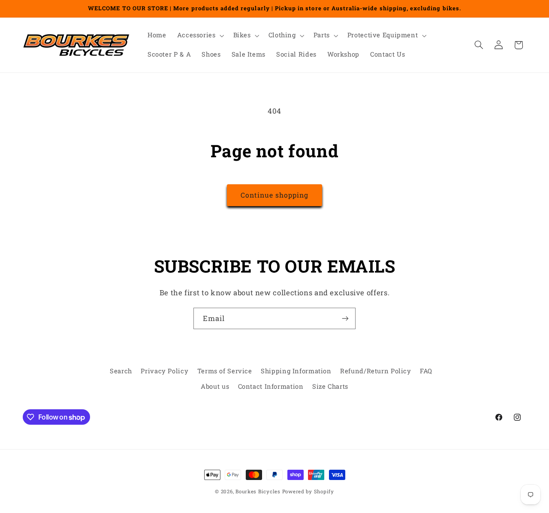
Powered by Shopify (308, 491)
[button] (200, 35)
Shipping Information (296, 371)
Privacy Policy (164, 371)
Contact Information (271, 387)
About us (215, 387)
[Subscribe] (345, 318)
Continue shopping (275, 194)
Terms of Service (224, 371)
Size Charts (330, 387)
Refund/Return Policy (375, 371)
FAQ (426, 371)
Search (121, 371)
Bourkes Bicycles (258, 491)
